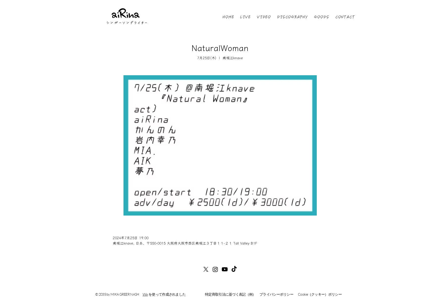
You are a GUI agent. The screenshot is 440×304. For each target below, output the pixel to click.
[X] (205, 269)
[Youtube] (224, 269)
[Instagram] (215, 269)
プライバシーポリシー (276, 294)
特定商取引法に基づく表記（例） (230, 294)
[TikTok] (234, 269)
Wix (145, 294)
